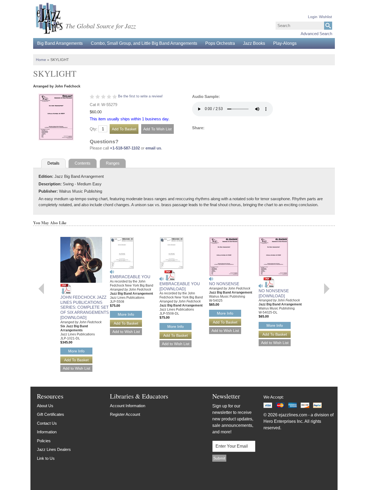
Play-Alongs (285, 43)
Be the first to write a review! (140, 96)
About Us (45, 405)
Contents (83, 163)
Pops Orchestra (220, 43)
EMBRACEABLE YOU (130, 276)
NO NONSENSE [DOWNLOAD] (274, 293)
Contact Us (47, 423)
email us (153, 148)
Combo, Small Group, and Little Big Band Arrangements (144, 43)
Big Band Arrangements (60, 43)
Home (41, 59)
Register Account (125, 414)
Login (312, 17)
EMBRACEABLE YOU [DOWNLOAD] (179, 286)
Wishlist (325, 17)
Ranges (113, 163)
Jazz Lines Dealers (54, 449)
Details (53, 163)
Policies (44, 440)
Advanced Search (316, 33)
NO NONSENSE (224, 283)
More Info (76, 351)
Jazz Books (254, 43)
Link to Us (46, 458)
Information (47, 432)
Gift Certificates (50, 414)
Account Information (127, 405)
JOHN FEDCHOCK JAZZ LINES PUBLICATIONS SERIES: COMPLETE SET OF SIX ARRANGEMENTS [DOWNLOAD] (84, 307)
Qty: (93, 129)
